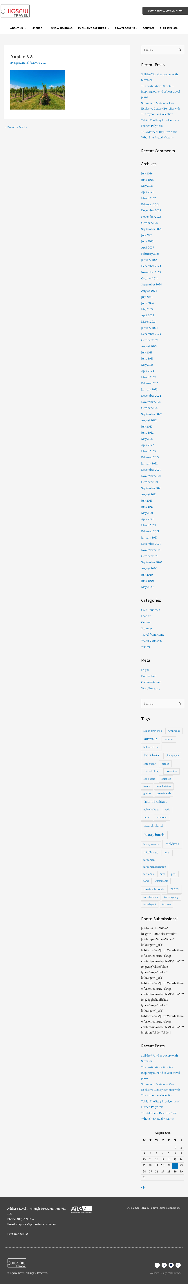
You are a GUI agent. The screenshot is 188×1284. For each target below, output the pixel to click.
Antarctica (174, 730)
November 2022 (151, 402)
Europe (166, 779)
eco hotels (149, 778)
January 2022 (149, 463)
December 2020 (151, 544)
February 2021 (150, 531)
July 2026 (147, 173)
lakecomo (161, 817)
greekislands (164, 793)
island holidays (155, 802)
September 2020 (151, 562)
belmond (169, 739)
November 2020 (151, 550)
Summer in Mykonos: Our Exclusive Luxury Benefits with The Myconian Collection (160, 108)
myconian (149, 859)
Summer (146, 628)
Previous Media (15, 127)
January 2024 (149, 328)
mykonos (148, 874)
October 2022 (149, 408)
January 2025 (149, 260)
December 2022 (151, 396)
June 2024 (147, 303)
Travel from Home (152, 635)
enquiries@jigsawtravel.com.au (36, 1224)
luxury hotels (154, 835)
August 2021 (148, 494)
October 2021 (149, 482)
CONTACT (148, 28)
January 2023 (149, 389)
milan (167, 852)
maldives (172, 844)
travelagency (171, 897)
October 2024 (149, 278)
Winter (145, 647)
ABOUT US (16, 28)
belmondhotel (151, 747)
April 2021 (147, 519)
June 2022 (147, 432)
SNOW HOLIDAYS (62, 28)
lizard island (153, 825)
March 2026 (148, 198)
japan (147, 817)
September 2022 (151, 414)
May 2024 (147, 309)
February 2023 (150, 383)
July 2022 (147, 426)
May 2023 (147, 365)
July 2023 (146, 352)
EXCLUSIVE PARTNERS (92, 28)
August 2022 (149, 420)
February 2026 (150, 204)
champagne (172, 755)
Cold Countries (150, 610)
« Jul (143, 1187)
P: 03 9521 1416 (169, 28)
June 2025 (147, 241)
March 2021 (148, 525)
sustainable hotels (153, 889)
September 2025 (151, 229)
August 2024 (149, 291)
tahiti (175, 889)
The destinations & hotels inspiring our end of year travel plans (160, 91)
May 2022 (147, 439)
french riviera (163, 786)
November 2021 (151, 476)
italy (167, 809)
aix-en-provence (152, 730)
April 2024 (147, 315)
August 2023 (149, 346)
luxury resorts (151, 844)
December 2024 (151, 266)
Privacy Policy (149, 1207)
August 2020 (149, 568)
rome (146, 881)
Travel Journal (126, 28)
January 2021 (149, 537)
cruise (165, 764)
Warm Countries (151, 641)
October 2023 (149, 340)
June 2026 (147, 180)
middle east (151, 852)
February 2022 (150, 457)
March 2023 (148, 377)
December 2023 (151, 334)
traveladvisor (150, 897)
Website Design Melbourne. (165, 1273)
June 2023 (147, 358)
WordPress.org (150, 688)
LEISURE (37, 28)
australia (150, 739)
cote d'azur (149, 764)
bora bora (151, 755)
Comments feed (151, 682)
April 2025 (147, 247)
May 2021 (147, 513)
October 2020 (149, 556)
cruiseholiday (152, 771)
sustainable (161, 881)
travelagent (149, 904)
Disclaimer (133, 1207)
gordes (147, 793)
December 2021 (151, 470)
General (146, 622)
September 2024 (151, 284)
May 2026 (147, 186)
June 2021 (147, 507)
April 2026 (147, 192)
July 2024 (147, 297)
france (146, 786)
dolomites (171, 771)
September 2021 (151, 488)
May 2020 (147, 587)
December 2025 (151, 210)
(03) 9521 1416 (25, 1219)
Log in (145, 670)
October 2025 (149, 223)
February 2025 (150, 254)
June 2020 (147, 581)
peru (173, 874)
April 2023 (147, 371)
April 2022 (147, 445)
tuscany (166, 904)
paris (162, 874)
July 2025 (146, 235)
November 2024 (151, 272)
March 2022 (148, 451)
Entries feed (148, 676)
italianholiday (151, 809)
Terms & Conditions (169, 1207)
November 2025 (151, 217)
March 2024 (148, 321)
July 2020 (147, 575)
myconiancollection (154, 866)
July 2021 (146, 500)
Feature (146, 616)
